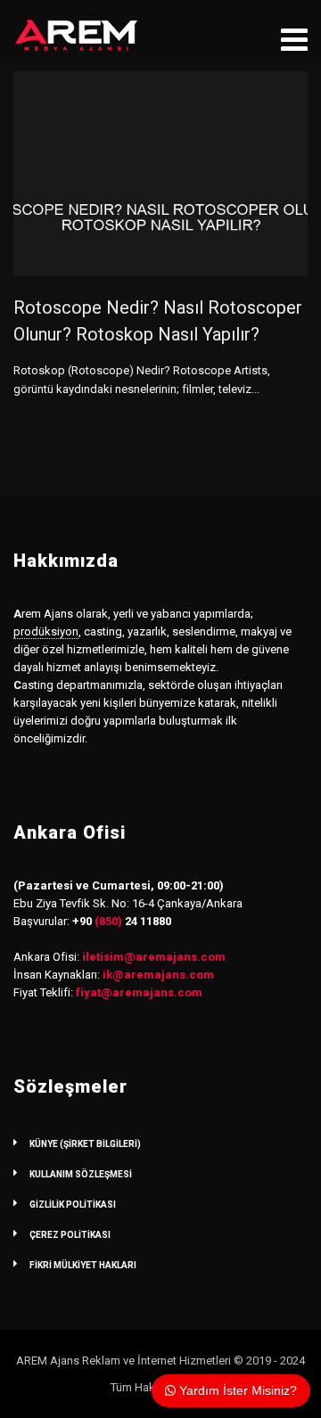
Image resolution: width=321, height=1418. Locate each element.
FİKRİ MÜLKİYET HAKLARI (82, 1265)
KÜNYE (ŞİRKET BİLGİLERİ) (85, 1144)
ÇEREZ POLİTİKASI (70, 1235)
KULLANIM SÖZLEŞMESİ (80, 1174)
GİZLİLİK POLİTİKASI (72, 1204)
